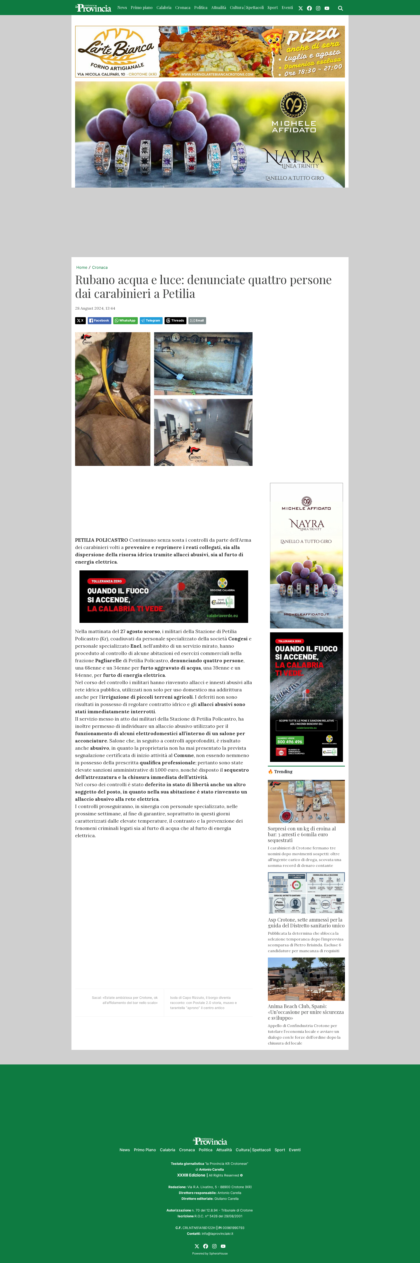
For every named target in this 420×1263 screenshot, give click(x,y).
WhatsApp (127, 320)
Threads (177, 320)
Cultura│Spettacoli (253, 1149)
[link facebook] (309, 7)
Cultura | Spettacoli (247, 7)
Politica (200, 7)
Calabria (164, 7)
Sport (273, 7)
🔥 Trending (280, 771)
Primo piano (142, 7)
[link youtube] (327, 7)
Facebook (101, 320)
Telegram (153, 320)
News (122, 7)
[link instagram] (318, 7)
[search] (340, 7)
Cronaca (182, 7)
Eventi (287, 7)
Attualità (218, 7)
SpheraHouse (218, 1253)
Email (200, 320)
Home (81, 267)
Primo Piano (145, 1149)
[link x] (300, 7)
